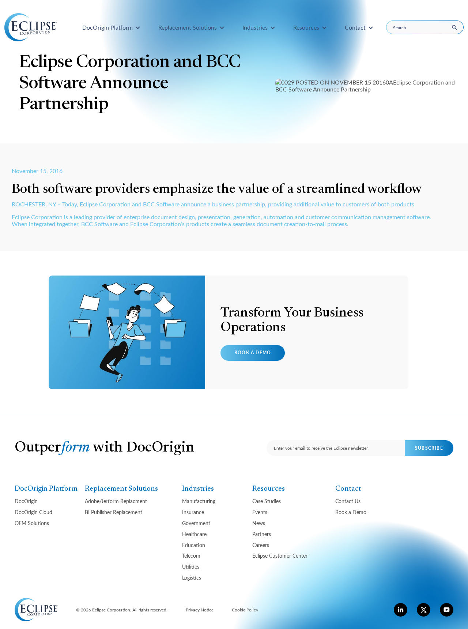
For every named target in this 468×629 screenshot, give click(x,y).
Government (196, 523)
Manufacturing (198, 501)
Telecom (191, 555)
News (258, 523)
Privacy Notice (200, 609)
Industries (198, 489)
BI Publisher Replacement (113, 512)
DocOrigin (26, 501)
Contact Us (348, 501)
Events (259, 512)
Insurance (193, 512)
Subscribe (429, 448)
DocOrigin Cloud (33, 512)
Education (193, 545)
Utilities (190, 566)
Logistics (191, 577)
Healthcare (194, 534)
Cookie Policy (245, 609)
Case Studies (266, 501)
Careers (260, 545)
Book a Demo (252, 352)
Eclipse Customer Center (279, 555)
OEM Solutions (32, 523)
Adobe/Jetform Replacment (116, 501)
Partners (261, 534)
